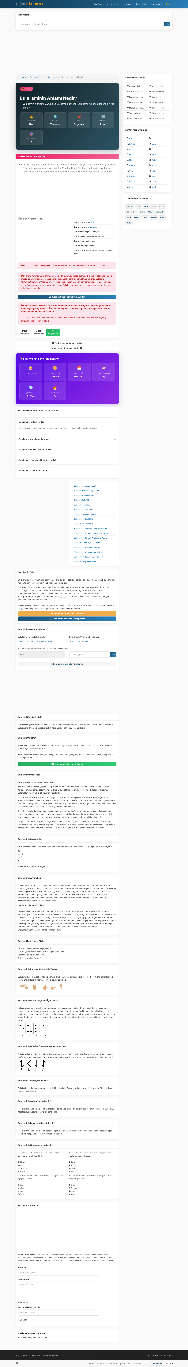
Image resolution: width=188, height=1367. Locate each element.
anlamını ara (29, 4)
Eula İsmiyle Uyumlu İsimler (85, 514)
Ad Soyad (22, 1267)
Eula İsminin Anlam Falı (83, 524)
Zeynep (130, 206)
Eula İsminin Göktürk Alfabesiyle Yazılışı (90, 538)
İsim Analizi (127, 4)
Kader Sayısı (141, 4)
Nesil (154, 176)
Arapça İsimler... (136, 86)
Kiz (130, 138)
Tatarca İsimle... (136, 113)
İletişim (162, 1356)
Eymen (161, 206)
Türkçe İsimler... (158, 113)
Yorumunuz (23, 1279)
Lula (31, 641)
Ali (130, 149)
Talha (129, 223)
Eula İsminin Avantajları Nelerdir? (87, 547)
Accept (169, 1363)
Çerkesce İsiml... (136, 91)
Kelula (43, 641)
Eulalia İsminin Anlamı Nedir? (66, 348)
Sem (131, 187)
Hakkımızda (153, 1356)
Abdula (84, 641)
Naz (153, 171)
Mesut (132, 181)
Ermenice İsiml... (159, 91)
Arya (162, 217)
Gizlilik (169, 1356)
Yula (71, 641)
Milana (132, 165)
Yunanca (93, 227)
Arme (154, 165)
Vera (131, 171)
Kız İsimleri (52, 77)
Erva (135, 212)
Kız (92, 222)
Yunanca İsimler (37, 77)
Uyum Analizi (156, 4)
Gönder (23, 1320)
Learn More (157, 1363)
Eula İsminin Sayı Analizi (84, 509)
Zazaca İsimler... (158, 118)
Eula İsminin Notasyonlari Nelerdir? (88, 557)
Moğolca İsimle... (136, 108)
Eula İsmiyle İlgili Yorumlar (85, 562)
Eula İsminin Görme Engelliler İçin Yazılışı (91, 533)
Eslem (136, 217)
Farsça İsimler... (136, 97)
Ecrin (139, 206)
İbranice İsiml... (158, 97)
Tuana (145, 217)
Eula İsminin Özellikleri (83, 519)
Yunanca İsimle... (136, 118)
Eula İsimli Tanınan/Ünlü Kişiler (87, 543)
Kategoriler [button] (112, 4)
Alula (49, 641)
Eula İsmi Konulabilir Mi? (84, 495)
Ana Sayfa (98, 4)
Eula (20, 641)
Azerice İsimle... (158, 86)
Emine (154, 160)
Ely (130, 160)
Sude (153, 206)
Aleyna (154, 217)
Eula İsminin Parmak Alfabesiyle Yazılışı (90, 528)
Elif (153, 149)
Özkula (77, 641)
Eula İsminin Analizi (82, 505)
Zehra (142, 212)
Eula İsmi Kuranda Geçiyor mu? (87, 490)
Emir (131, 154)
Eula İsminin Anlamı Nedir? (85, 486)
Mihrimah (159, 212)
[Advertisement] (94, 54)
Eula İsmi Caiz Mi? (81, 500)
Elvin (154, 144)
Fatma (132, 144)
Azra (154, 154)
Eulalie (25, 641)
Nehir (154, 187)
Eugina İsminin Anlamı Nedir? (68, 343)
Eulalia (37, 641)
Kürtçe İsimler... (158, 102)
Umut (154, 181)
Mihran (132, 176)
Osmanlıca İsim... (159, 108)
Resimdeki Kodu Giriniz (29, 1307)
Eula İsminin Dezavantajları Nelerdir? (89, 552)
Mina (150, 212)
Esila (146, 206)
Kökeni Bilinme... (136, 102)
